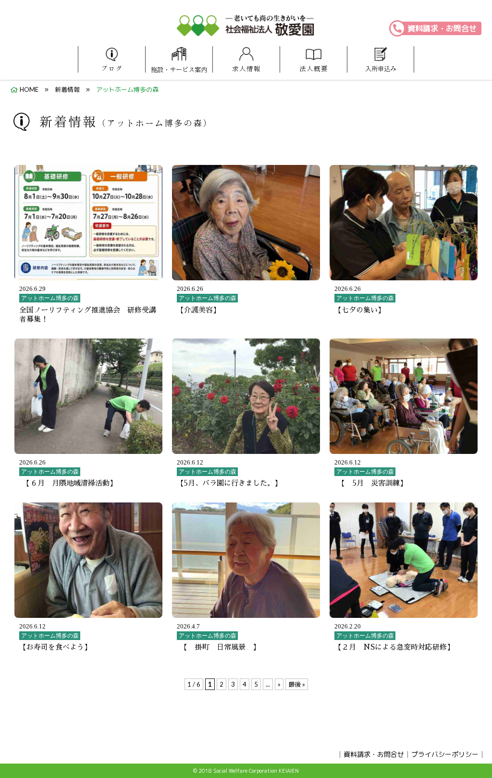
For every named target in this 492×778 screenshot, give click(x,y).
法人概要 (313, 68)
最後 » (296, 684)
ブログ (112, 68)
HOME (29, 89)
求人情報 (246, 68)
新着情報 (67, 89)
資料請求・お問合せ (442, 28)
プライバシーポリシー (445, 754)
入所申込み (380, 68)
